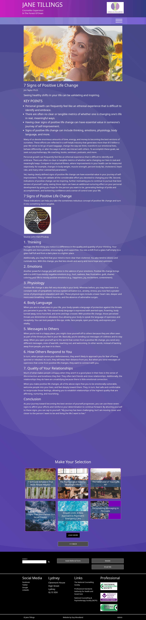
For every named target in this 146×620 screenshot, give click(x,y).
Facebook (26, 582)
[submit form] (48, 561)
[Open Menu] (119, 21)
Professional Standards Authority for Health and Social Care (83, 591)
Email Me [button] (107, 567)
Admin (119, 617)
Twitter (25, 585)
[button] (73, 544)
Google (25, 587)
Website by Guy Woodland (73, 617)
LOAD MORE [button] (73, 535)
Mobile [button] (107, 561)
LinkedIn (25, 590)
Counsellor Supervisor (33, 10)
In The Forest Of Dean (32, 13)
